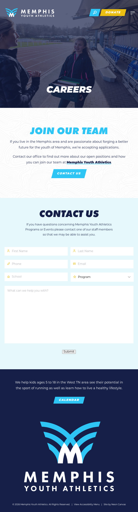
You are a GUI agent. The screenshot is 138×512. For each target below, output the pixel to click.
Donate (113, 12)
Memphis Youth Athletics (89, 162)
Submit (69, 351)
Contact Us (69, 173)
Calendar (68, 400)
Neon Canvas (118, 505)
